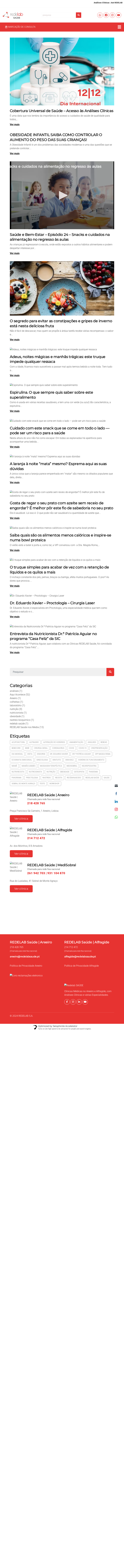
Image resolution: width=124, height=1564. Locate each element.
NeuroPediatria (89, 766)
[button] (119, 27)
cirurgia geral (41, 748)
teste (42, 784)
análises (14, 691)
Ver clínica (21, 818)
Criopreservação (99, 748)
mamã (14, 766)
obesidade (15, 716)
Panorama (16, 778)
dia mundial (17, 754)
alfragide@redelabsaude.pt (80, 956)
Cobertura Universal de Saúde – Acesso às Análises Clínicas (61, 111)
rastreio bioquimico (20, 720)
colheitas (15, 701)
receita (58, 778)
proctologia (32, 778)
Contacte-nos (62, 927)
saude (106, 778)
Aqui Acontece (17, 694)
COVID (71, 748)
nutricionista (16, 712)
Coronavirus (58, 748)
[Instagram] (112, 15)
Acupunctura (18, 742)
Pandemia (93, 772)
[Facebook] (106, 15)
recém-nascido (74, 778)
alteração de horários (54, 742)
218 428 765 (16, 947)
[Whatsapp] (100, 15)
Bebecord (16, 748)
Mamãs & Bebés (28, 766)
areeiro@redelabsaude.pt (25, 956)
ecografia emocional (22, 760)
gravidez (69, 760)
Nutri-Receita (18, 772)
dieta (29, 754)
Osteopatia (79, 772)
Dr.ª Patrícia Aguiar (81, 754)
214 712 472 (71, 947)
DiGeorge (41, 754)
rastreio (46, 778)
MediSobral (72, 766)
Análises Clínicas (101, 3)
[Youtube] (118, 15)
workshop (54, 784)
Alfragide (34, 742)
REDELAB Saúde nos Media (24, 727)
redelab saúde (17, 723)
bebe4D (104, 742)
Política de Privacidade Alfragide (81, 965)
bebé (27, 748)
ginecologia (42, 760)
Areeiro (13, 698)
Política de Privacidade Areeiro (26, 965)
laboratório (15, 705)
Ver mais (15, 124)
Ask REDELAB (116, 3)
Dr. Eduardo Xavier (59, 754)
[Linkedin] (79, 1002)
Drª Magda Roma (102, 754)
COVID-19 (82, 748)
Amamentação (76, 742)
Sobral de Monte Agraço (23, 784)
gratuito (56, 760)
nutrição (14, 709)
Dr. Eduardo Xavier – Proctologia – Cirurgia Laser (52, 603)
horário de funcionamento (91, 760)
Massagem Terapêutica (51, 766)
